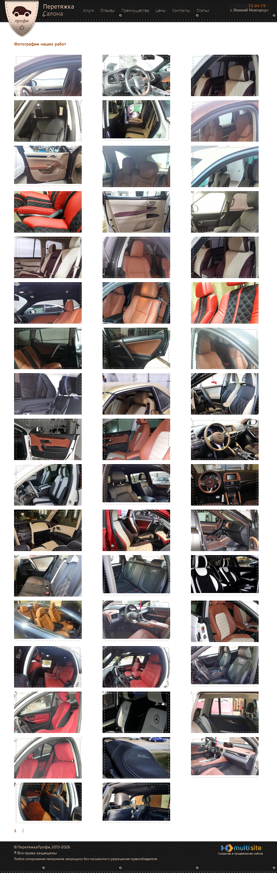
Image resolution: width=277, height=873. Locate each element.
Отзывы (107, 10)
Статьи (203, 10)
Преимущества (135, 10)
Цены (161, 10)
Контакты (181, 10)
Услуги (88, 10)
